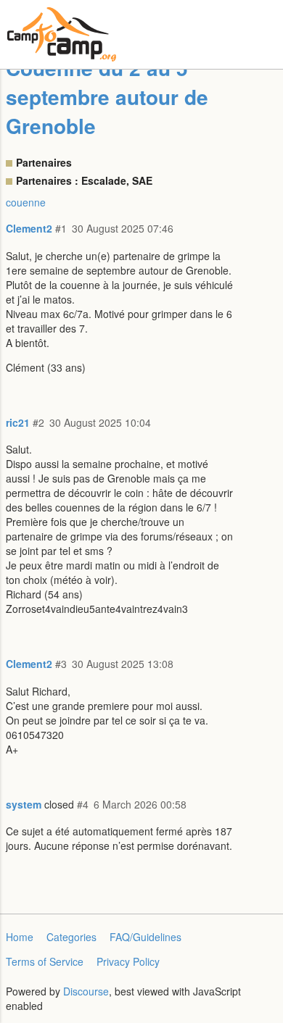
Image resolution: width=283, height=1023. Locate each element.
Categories (71, 937)
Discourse (86, 991)
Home (19, 937)
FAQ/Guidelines (145, 937)
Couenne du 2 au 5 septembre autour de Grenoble (107, 97)
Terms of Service (44, 961)
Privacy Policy (128, 961)
